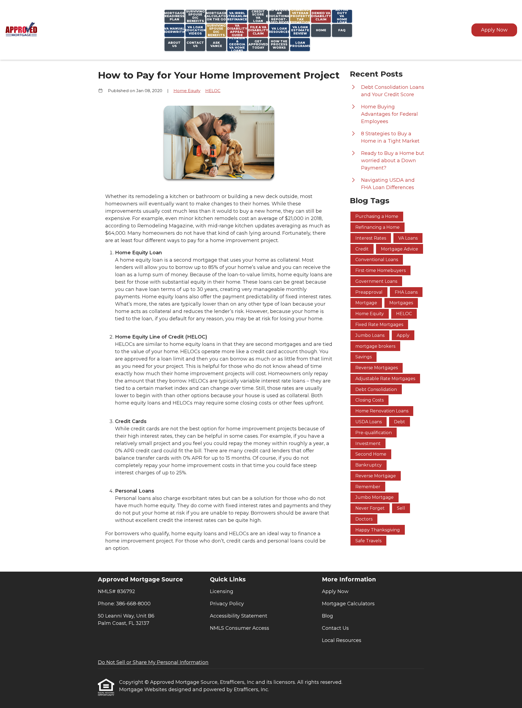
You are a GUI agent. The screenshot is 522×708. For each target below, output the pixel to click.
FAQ (342, 30)
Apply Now (494, 30)
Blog (327, 616)
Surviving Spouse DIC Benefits (216, 30)
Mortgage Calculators (348, 604)
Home (321, 30)
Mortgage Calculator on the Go (216, 16)
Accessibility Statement (238, 616)
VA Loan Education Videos (195, 30)
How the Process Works (279, 44)
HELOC (212, 90)
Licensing (221, 591)
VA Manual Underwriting (174, 30)
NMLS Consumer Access (239, 628)
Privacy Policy (227, 604)
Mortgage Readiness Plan (174, 16)
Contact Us (195, 44)
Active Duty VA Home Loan (341, 16)
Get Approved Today (258, 44)
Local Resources (341, 640)
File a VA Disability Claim (258, 30)
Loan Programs (300, 44)
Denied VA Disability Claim (321, 16)
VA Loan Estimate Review (300, 30)
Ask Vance (216, 44)
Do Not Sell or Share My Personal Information (153, 662)
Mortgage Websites (143, 690)
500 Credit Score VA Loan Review (258, 16)
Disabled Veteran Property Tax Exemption (300, 16)
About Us (174, 44)
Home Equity (186, 90)
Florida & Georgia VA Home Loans (237, 44)
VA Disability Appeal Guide (237, 30)
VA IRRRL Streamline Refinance (237, 16)
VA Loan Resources (279, 30)
